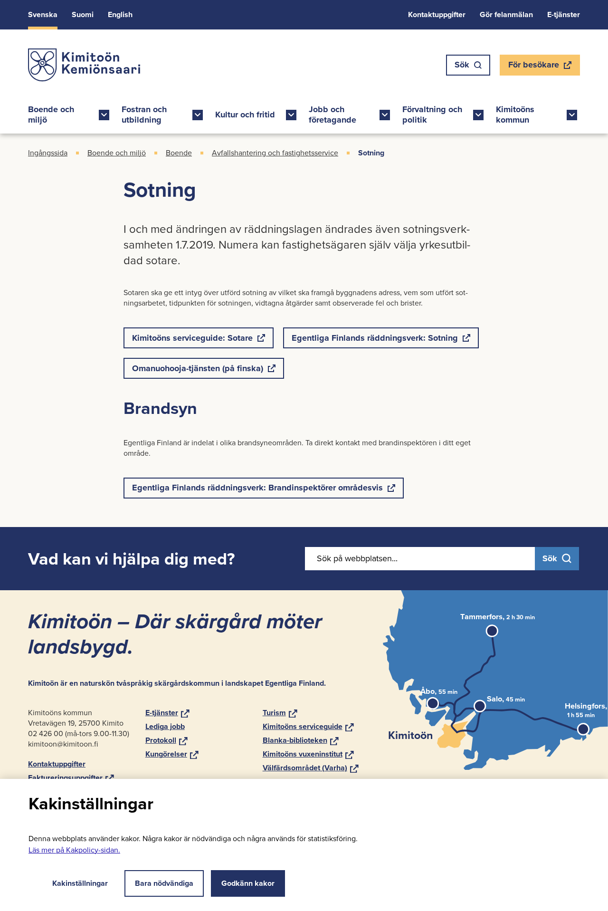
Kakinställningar (80, 883)
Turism (280, 712)
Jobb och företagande (332, 114)
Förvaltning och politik (432, 114)
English (120, 14)
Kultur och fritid (245, 114)
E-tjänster (563, 14)
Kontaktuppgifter (437, 14)
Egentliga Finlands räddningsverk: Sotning (374, 340)
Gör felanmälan (506, 14)
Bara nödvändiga (164, 883)
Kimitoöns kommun (515, 114)
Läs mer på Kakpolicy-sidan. (74, 849)
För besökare (533, 67)
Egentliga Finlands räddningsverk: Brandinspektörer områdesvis (257, 490)
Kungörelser (172, 753)
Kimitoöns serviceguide (308, 726)
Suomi (83, 14)
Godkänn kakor (248, 883)
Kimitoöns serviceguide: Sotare (192, 340)
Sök (462, 64)
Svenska (42, 14)
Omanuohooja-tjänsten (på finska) (197, 370)
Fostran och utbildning (144, 114)
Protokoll (166, 740)
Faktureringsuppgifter (71, 777)
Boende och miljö (51, 114)
